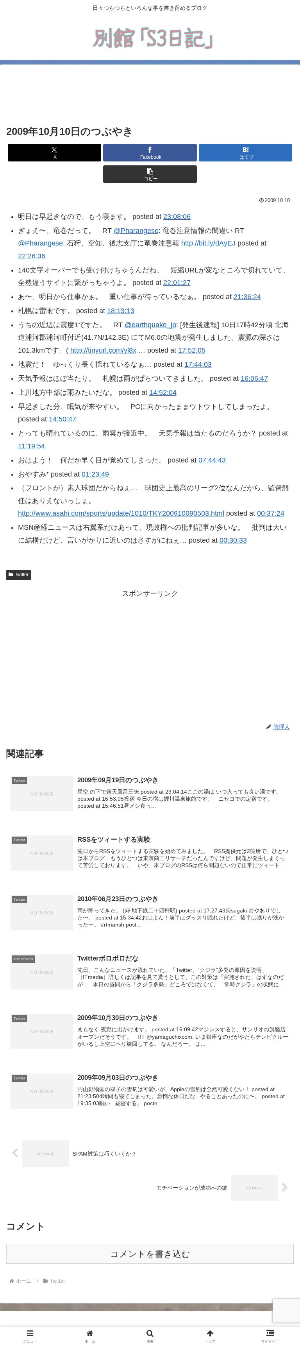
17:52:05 (191, 350)
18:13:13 (120, 311)
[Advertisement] (150, 94)
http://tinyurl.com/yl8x (103, 350)
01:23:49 (95, 474)
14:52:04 (163, 392)
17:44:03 (198, 364)
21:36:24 (247, 297)
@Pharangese (136, 231)
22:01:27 (177, 283)
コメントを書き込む (150, 1254)
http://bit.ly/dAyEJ (208, 243)
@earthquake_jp (150, 325)
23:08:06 (177, 216)
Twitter (22, 574)
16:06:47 (254, 378)
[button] (149, 174)
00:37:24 (270, 513)
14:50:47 (62, 419)
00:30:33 (233, 540)
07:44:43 (212, 460)
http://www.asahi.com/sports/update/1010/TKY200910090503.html (121, 513)
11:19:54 (31, 446)
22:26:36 (31, 256)
